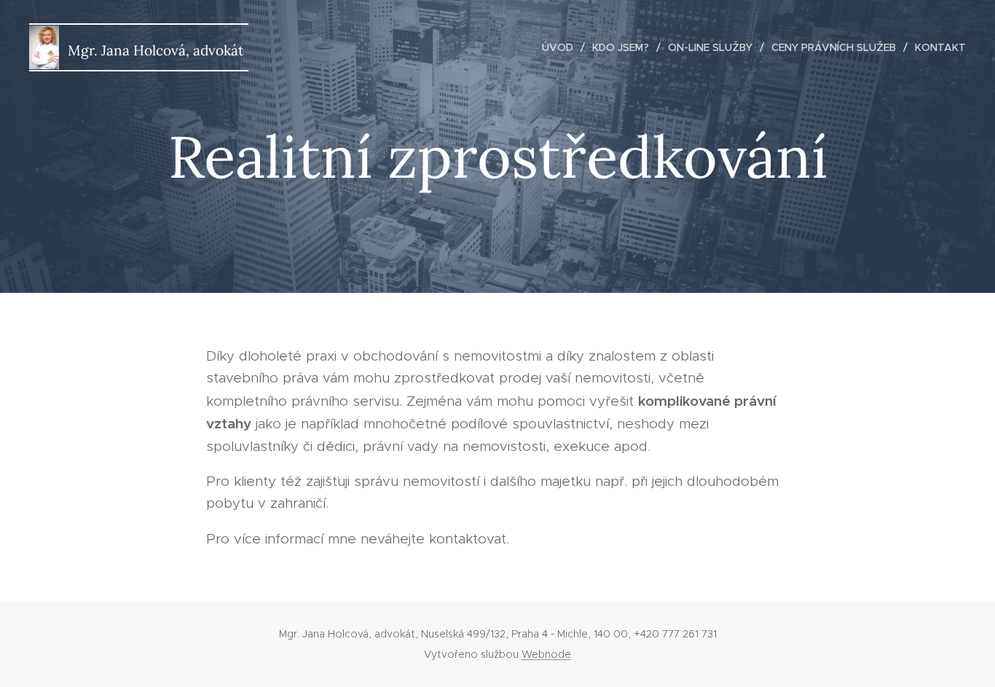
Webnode (546, 654)
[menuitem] (561, 47)
